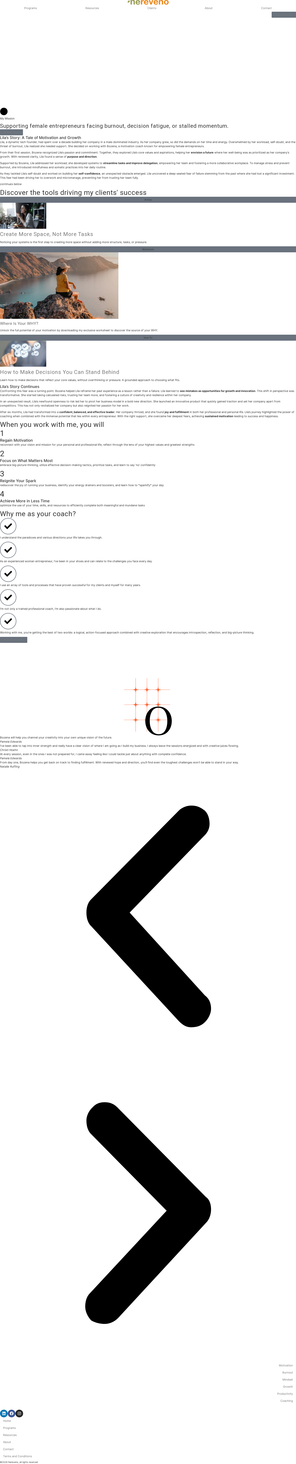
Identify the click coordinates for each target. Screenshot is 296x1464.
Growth (288, 1386)
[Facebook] (11, 1413)
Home (7, 1420)
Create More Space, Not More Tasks (46, 234)
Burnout (287, 1372)
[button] (148, 200)
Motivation (286, 1365)
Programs (30, 8)
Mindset (287, 1379)
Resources (92, 8)
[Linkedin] (4, 1413)
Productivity (285, 1393)
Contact (266, 8)
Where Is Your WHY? (19, 323)
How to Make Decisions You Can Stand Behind (59, 372)
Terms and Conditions (17, 1456)
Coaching (286, 1400)
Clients (151, 8)
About (209, 8)
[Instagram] (19, 1413)
